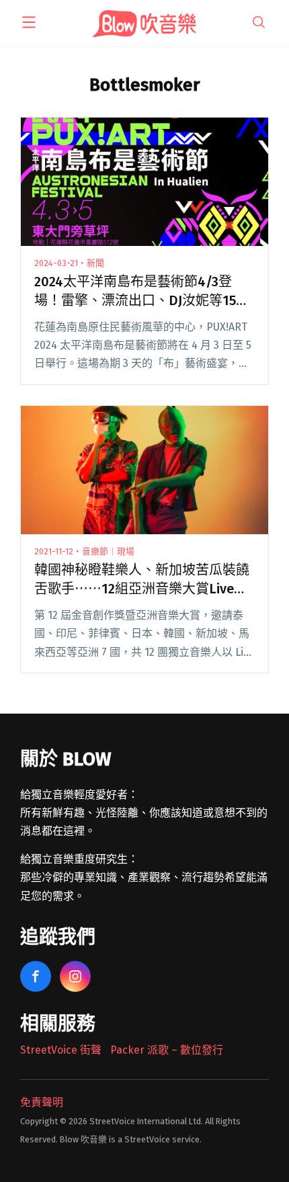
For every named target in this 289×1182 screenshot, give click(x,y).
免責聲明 (41, 1102)
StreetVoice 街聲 (60, 1050)
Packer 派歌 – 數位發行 (166, 1050)
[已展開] (28, 22)
